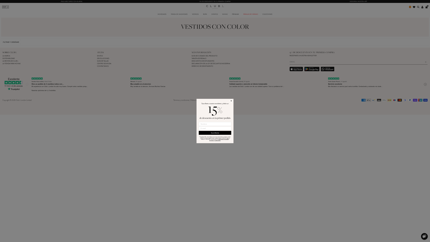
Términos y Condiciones (215, 140)
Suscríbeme (215, 133)
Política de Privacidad (224, 139)
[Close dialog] (231, 101)
